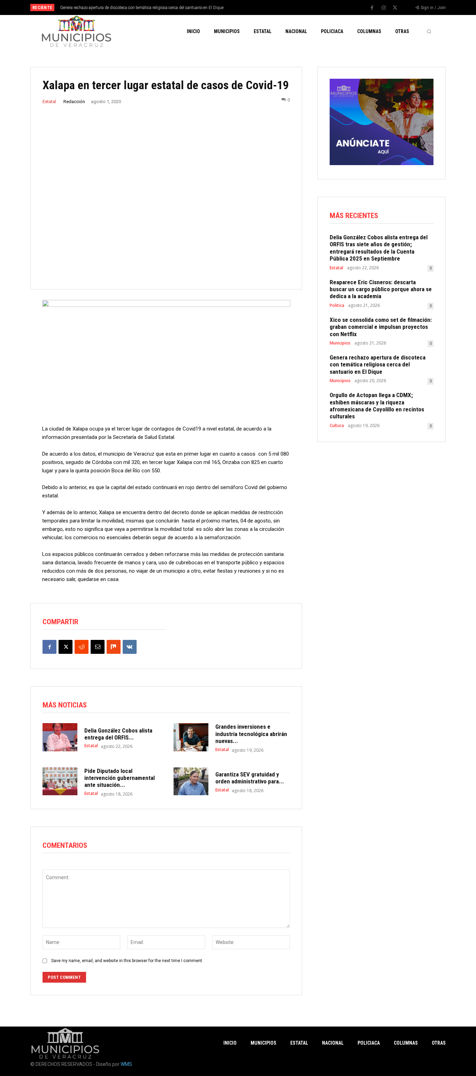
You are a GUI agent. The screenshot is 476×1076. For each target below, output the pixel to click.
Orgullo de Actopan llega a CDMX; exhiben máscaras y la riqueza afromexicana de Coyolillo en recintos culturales (377, 406)
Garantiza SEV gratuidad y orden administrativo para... (249, 778)
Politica (337, 305)
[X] (395, 8)
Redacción (74, 101)
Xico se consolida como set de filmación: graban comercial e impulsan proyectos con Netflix (381, 327)
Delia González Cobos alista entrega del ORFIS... (118, 734)
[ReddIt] (82, 647)
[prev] (250, 7)
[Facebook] (372, 8)
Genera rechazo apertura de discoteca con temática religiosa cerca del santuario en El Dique (141, 7)
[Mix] (114, 647)
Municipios (340, 343)
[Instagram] (384, 8)
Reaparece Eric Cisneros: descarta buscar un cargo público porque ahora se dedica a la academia (381, 289)
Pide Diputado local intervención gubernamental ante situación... (119, 778)
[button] (429, 31)
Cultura (337, 426)
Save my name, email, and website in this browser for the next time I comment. (127, 960)
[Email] (98, 647)
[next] (261, 7)
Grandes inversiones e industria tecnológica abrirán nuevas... (251, 733)
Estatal (49, 101)
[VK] (130, 647)
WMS (126, 1064)
